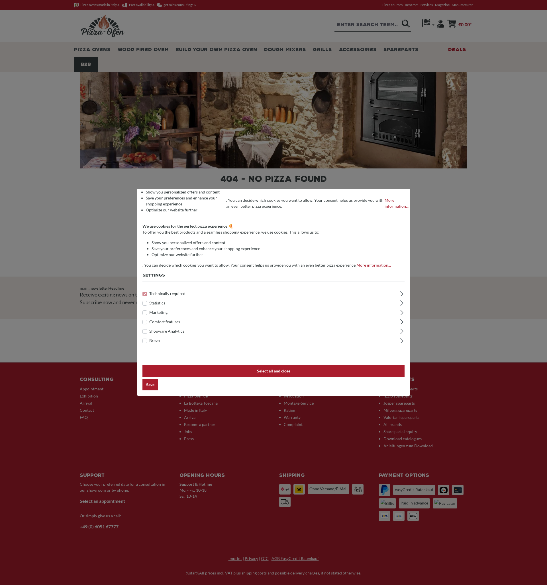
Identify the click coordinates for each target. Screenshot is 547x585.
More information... (397, 203)
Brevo (154, 340)
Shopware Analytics (166, 331)
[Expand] (402, 292)
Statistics (157, 302)
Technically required (167, 293)
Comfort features (164, 321)
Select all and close (273, 370)
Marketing (158, 312)
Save (150, 384)
